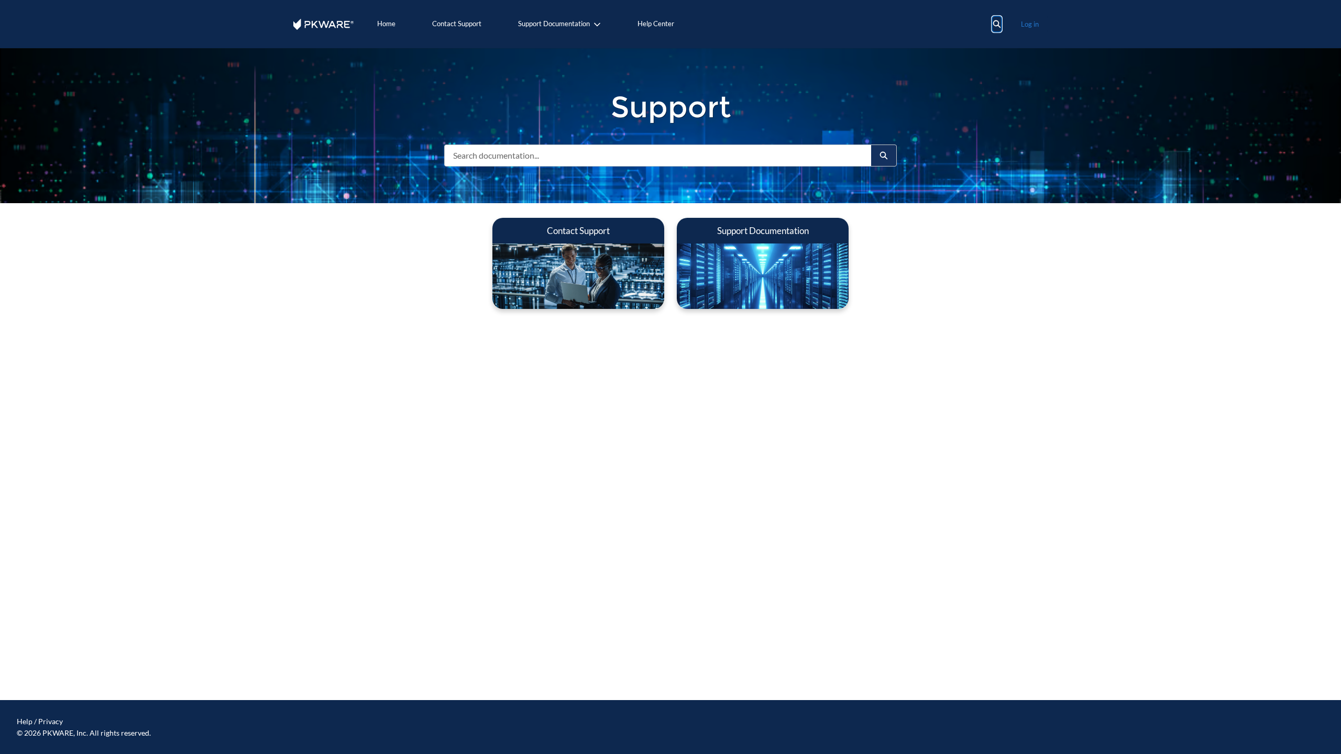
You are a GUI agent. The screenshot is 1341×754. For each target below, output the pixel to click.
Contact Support (456, 23)
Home (386, 23)
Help (24, 721)
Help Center (655, 23)
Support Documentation (554, 23)
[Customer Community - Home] (323, 24)
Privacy (50, 721)
